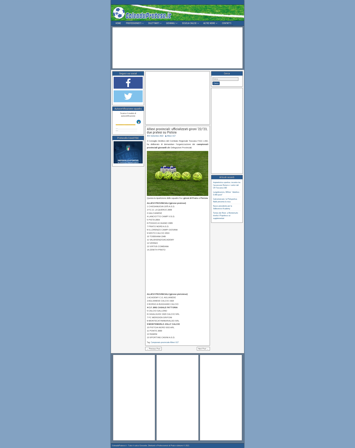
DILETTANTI (153, 23)
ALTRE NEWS (209, 23)
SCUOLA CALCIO (189, 23)
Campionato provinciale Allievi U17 (165, 342)
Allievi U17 (171, 136)
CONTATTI (226, 23)
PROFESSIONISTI (133, 23)
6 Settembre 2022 (156, 136)
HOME (118, 23)
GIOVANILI (170, 23)
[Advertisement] (177, 47)
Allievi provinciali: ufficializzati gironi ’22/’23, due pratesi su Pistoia (177, 130)
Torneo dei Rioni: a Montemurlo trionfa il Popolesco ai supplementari (225, 215)
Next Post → (203, 349)
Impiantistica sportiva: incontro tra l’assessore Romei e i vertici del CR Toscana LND (226, 185)
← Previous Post (153, 349)
